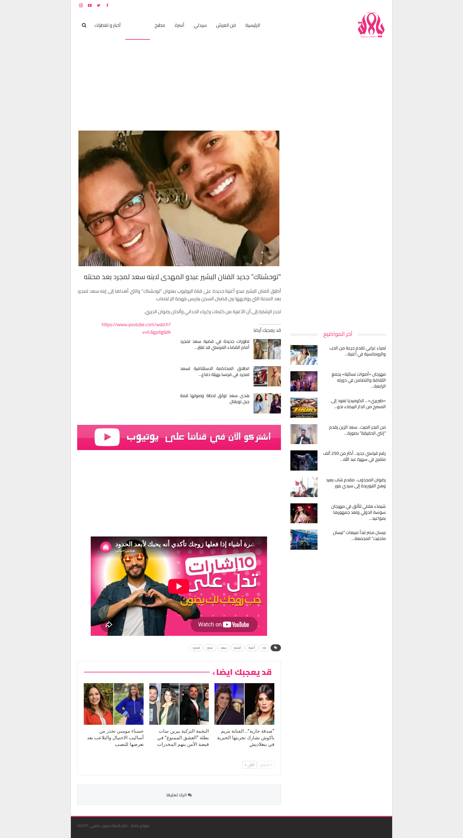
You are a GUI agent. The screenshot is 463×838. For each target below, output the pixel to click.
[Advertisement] (338, 225)
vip (264, 648)
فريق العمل (363, 5)
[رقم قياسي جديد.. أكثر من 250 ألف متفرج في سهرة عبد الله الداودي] (303, 460)
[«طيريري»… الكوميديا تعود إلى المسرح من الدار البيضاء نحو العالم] (303, 408)
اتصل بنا (345, 5)
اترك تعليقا (177, 795)
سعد (223, 648)
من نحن (381, 5)
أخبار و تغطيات (107, 25)
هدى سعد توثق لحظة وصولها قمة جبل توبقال (215, 398)
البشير (237, 648)
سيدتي (200, 25)
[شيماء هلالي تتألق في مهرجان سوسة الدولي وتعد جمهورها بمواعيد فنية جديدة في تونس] (303, 513)
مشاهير (137, 25)
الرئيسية (252, 25)
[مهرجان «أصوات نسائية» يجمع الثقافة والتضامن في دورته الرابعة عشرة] (303, 381)
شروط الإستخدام (325, 5)
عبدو (210, 648)
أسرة (179, 25)
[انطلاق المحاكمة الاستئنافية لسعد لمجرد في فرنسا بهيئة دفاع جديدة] (267, 376)
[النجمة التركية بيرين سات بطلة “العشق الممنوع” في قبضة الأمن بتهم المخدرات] (179, 704)
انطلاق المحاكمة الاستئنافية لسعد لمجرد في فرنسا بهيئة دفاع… (215, 371)
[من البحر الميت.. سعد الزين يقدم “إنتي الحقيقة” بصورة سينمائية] (303, 434)
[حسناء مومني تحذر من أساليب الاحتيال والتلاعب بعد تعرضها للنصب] (114, 704)
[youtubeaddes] (179, 436)
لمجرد (196, 648)
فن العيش (226, 25)
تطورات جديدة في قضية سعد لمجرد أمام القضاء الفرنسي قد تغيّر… (215, 344)
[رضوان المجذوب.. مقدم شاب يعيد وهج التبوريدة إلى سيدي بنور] (303, 487)
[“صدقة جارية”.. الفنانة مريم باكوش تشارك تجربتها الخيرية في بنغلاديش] (244, 704)
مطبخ (160, 25)
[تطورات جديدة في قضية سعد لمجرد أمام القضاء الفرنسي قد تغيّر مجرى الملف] (267, 349)
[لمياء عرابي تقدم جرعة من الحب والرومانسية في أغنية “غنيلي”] (303, 355)
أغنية (252, 648)
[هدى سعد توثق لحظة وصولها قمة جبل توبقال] (267, 403)
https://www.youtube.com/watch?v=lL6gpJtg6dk (136, 328)
